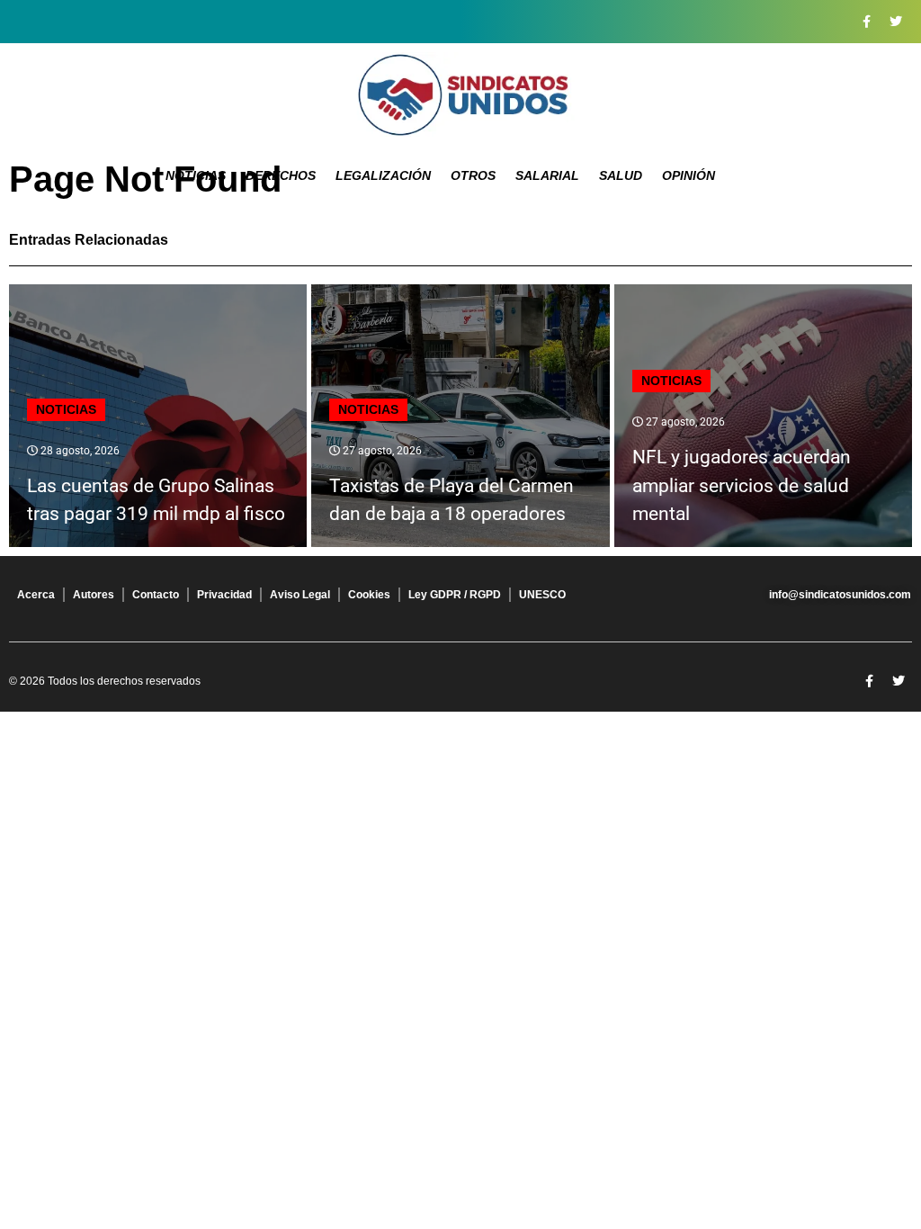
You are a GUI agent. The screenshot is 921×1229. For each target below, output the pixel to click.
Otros (473, 175)
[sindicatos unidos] (460, 94)
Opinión (688, 175)
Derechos (281, 175)
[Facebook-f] (866, 21)
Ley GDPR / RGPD (454, 594)
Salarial (547, 175)
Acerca (36, 594)
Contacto (155, 594)
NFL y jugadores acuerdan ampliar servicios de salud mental (741, 485)
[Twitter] (895, 21)
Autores (93, 594)
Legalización (383, 175)
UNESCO (542, 594)
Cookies (369, 594)
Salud (620, 175)
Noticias (195, 175)
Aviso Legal (300, 594)
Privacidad (224, 594)
